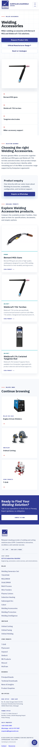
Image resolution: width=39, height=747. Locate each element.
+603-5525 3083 (6, 725)
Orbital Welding (7, 634)
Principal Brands (7, 677)
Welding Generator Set (10, 571)
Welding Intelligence (9, 616)
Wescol (4, 663)
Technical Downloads (9, 681)
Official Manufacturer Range (19, 45)
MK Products (6, 659)
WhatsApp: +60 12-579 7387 (10, 728)
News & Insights (7, 684)
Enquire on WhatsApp (19, 194)
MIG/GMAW (5, 579)
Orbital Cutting (7, 626)
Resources (12, 746)
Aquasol (4, 652)
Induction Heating (8, 597)
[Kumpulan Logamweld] (19, 533)
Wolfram (4, 666)
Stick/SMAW (6, 582)
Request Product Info (19, 40)
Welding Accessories (9, 608)
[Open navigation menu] (35, 4)
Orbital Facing (6, 630)
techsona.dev (12, 742)
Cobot (3, 605)
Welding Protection (8, 612)
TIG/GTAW (5, 575)
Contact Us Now (19, 517)
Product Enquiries (8, 688)
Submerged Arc (7, 601)
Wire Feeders (6, 590)
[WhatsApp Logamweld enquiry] (34, 742)
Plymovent (5, 648)
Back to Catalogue (19, 51)
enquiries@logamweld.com (9, 731)
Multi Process (6, 586)
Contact (3, 746)
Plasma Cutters (7, 594)
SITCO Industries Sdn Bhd (10, 558)
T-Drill (3, 644)
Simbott (4, 655)
